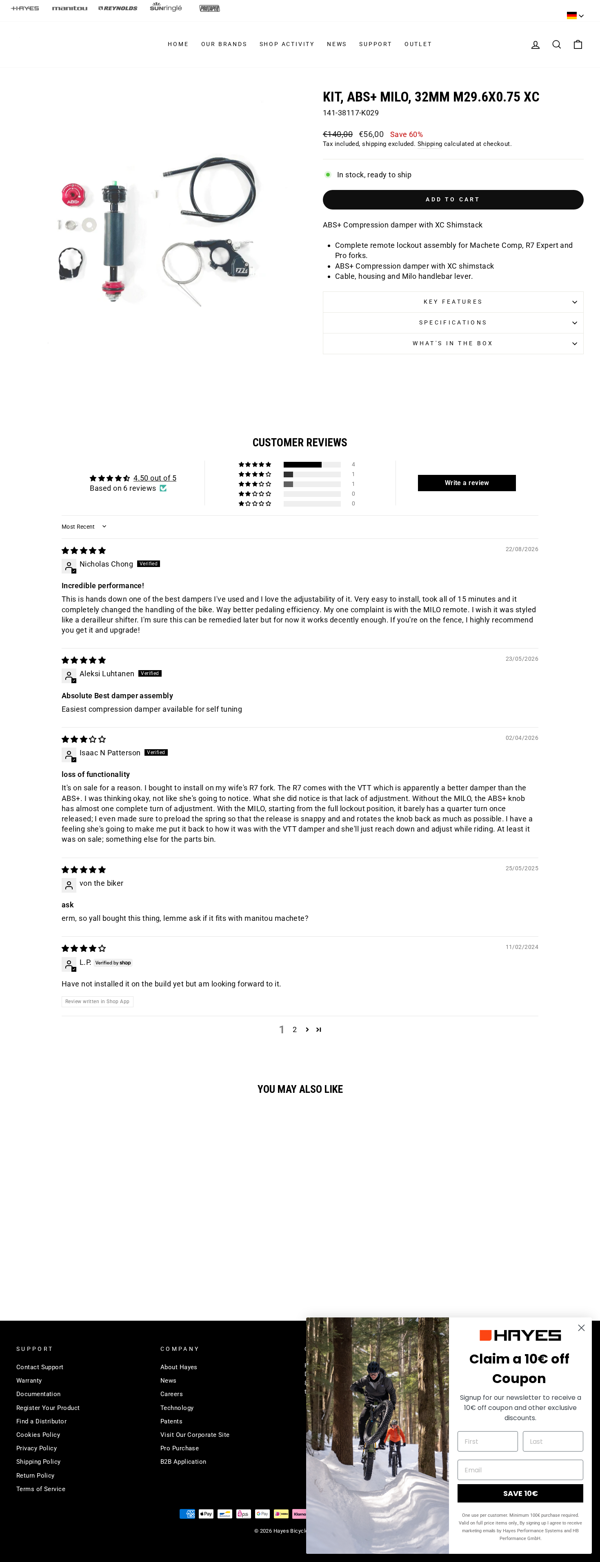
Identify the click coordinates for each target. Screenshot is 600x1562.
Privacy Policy (36, 1448)
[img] (84, 550)
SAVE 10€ (520, 1493)
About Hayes (179, 1367)
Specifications (453, 322)
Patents (171, 1421)
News (337, 44)
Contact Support (40, 1367)
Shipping (430, 144)
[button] (255, 465)
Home (178, 44)
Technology (177, 1408)
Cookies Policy (38, 1434)
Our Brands (224, 44)
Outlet (418, 44)
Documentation (38, 1394)
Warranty (29, 1380)
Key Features (453, 301)
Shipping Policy (38, 1461)
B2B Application (183, 1461)
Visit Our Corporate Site (195, 1434)
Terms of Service (40, 1489)
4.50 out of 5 (154, 478)
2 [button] (295, 1029)
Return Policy (35, 1475)
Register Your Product (48, 1408)
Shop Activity (287, 44)
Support (375, 44)
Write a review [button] (467, 483)
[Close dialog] (581, 1328)
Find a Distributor (41, 1421)
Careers (171, 1394)
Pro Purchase (179, 1448)
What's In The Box (453, 343)
